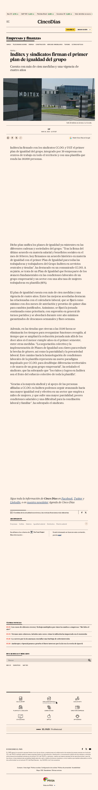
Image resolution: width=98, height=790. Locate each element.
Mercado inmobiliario (55, 44)
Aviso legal (26, 767)
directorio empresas (77, 710)
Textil (12, 51)
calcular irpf (20, 701)
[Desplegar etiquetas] (86, 523)
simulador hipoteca (49, 701)
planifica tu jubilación (20, 710)
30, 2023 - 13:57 (49, 131)
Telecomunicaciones (20, 44)
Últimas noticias (77, 44)
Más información (16, 535)
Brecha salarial (61, 524)
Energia (31, 44)
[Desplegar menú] (8, 21)
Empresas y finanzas (23, 38)
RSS (42, 770)
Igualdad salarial (39, 524)
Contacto (20, 767)
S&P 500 (24, 14)
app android (77, 719)
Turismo (67, 44)
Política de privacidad (64, 767)
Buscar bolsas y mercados (17, 654)
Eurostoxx (16, 665)
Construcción (40, 44)
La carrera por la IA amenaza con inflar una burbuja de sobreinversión (41, 639)
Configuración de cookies (49, 767)
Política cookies (36, 767)
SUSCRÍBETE (70, 29)
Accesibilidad (76, 767)
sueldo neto (78, 701)
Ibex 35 (9, 14)
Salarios (29, 524)
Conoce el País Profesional (49, 729)
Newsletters (47, 770)
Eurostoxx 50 (61, 14)
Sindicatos (50, 524)
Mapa (38, 770)
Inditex (21, 524)
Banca (9, 44)
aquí (59, 535)
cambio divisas (48, 710)
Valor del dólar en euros (83, 14)
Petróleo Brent (42, 14)
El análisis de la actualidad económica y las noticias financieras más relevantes (41, 513)
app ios (49, 719)
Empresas (13, 524)
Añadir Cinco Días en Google (81, 138)
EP (49, 129)
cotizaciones (20, 719)
